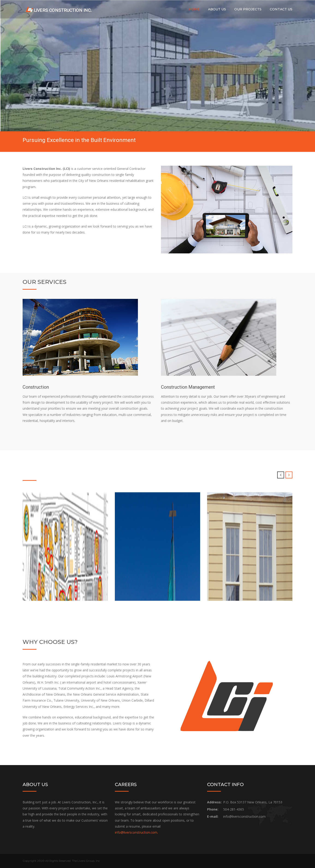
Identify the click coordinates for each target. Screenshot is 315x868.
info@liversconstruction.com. (136, 832)
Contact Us (281, 9)
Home (194, 9)
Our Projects (248, 9)
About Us (217, 9)
